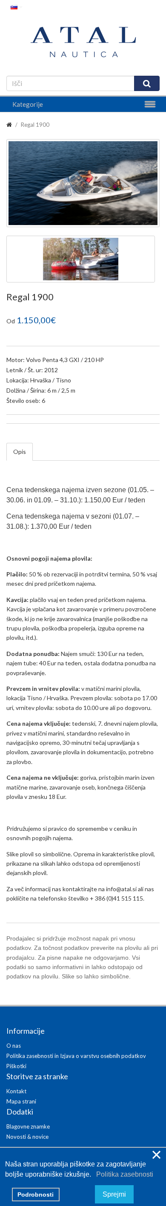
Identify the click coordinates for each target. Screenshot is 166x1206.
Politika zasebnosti (123, 1174)
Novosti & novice (27, 1136)
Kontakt (16, 1091)
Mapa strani (21, 1101)
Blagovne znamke (28, 1126)
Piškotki (16, 1066)
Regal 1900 (35, 124)
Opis (19, 451)
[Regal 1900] (83, 183)
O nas (13, 1045)
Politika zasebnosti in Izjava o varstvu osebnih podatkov (76, 1055)
